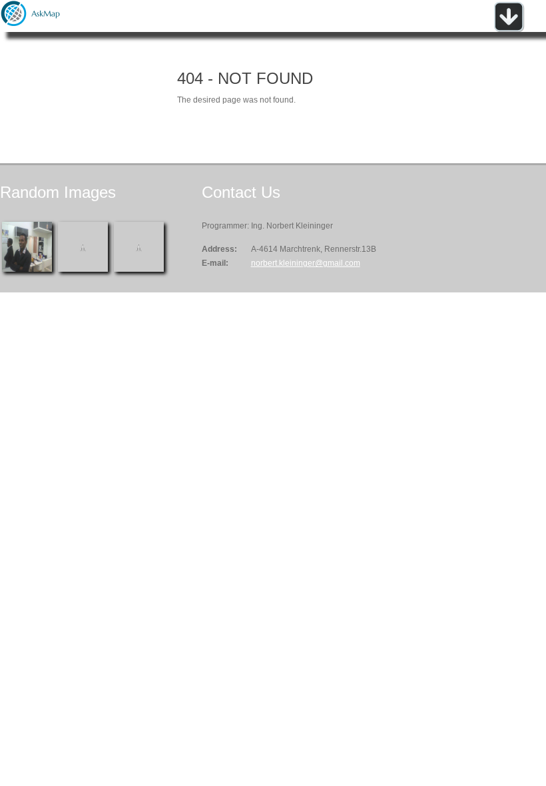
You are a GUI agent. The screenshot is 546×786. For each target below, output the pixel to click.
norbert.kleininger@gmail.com (305, 263)
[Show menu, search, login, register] (509, 29)
